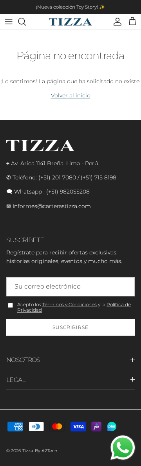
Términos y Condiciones (69, 304)
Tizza (27, 450)
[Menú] (8, 21)
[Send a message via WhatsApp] (122, 447)
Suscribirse (70, 327)
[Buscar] (25, 21)
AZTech (49, 450)
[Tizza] (70, 22)
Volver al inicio (70, 95)
